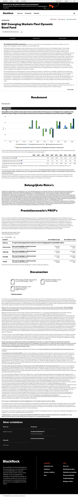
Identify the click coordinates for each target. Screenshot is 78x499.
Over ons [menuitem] (20, 13)
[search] (74, 13)
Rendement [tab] (6, 104)
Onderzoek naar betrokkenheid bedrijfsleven (31, 308)
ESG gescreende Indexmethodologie (51, 308)
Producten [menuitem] (28, 13)
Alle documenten (17, 294)
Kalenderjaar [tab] (6, 108)
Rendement (36, 38)
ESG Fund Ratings (68, 307)
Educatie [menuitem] (36, 13)
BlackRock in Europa (7, 431)
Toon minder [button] (70, 89)
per (3, 237)
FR (74, 1)
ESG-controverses (64, 308)
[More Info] (16, 157)
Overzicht (12, 38)
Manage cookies (68, 481)
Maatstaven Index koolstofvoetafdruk (11, 308)
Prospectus (62, 19)
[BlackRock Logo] (11, 462)
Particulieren (59, 1)
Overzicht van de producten (37, 433)
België (66, 1)
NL (72, 1)
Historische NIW (72, 19)
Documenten (62, 38)
